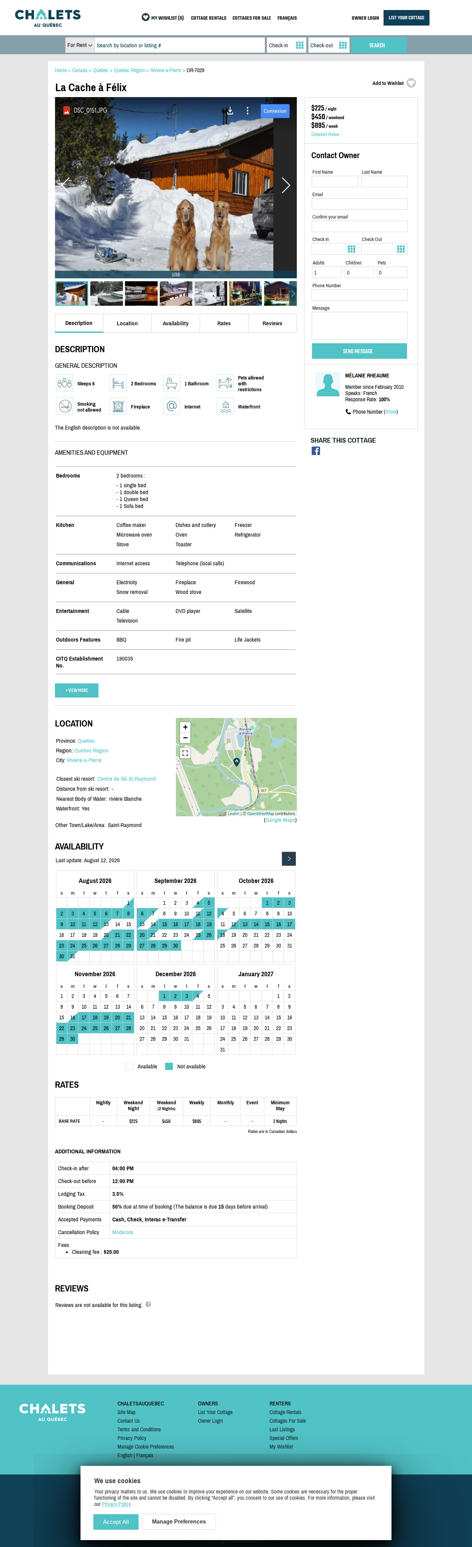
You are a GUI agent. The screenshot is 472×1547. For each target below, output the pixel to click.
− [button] (185, 737)
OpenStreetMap (260, 813)
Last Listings (282, 1429)
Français (144, 1455)
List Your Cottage (215, 1412)
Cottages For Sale (288, 1421)
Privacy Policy (132, 1438)
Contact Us (128, 1421)
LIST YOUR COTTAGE (406, 17)
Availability (176, 323)
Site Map (126, 1412)
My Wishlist (281, 1446)
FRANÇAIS (287, 18)
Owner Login (210, 1421)
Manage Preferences (179, 1522)
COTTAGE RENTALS (208, 18)
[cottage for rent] (48, 25)
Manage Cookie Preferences (145, 1446)
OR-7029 (195, 70)
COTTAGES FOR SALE (252, 18)
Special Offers (284, 1438)
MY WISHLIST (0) (167, 18)
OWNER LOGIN (365, 18)
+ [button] (185, 727)
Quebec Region (91, 750)
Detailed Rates (325, 134)
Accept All (116, 1522)
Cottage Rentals (286, 1412)
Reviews (272, 323)
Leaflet (233, 813)
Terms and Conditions (139, 1429)
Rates (224, 323)
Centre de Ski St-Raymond (126, 778)
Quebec (86, 740)
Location (127, 323)
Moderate (122, 1232)
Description (79, 322)
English (124, 1455)
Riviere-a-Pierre (84, 760)
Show (390, 412)
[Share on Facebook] (316, 452)
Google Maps (280, 819)
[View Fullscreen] (185, 753)
